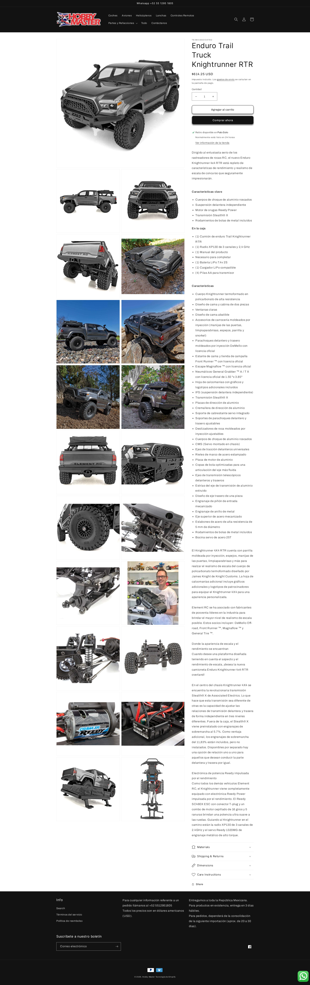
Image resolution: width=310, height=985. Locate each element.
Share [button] (199, 884)
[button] (122, 23)
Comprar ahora (223, 120)
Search (60, 908)
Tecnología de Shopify (166, 977)
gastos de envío (226, 79)
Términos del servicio (69, 914)
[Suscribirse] (117, 946)
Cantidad (196, 89)
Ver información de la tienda (212, 142)
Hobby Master (148, 977)
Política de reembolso (69, 921)
